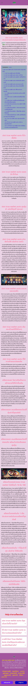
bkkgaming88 (6, 671)
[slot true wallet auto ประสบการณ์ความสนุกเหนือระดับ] (14, 2)
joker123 (4, 677)
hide (10, 67)
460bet (21, 675)
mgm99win (15, 671)
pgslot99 (15, 675)
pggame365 (7, 675)
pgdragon (6, 673)
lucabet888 (21, 673)
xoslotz (22, 671)
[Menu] (2, 2)
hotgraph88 (13, 673)
